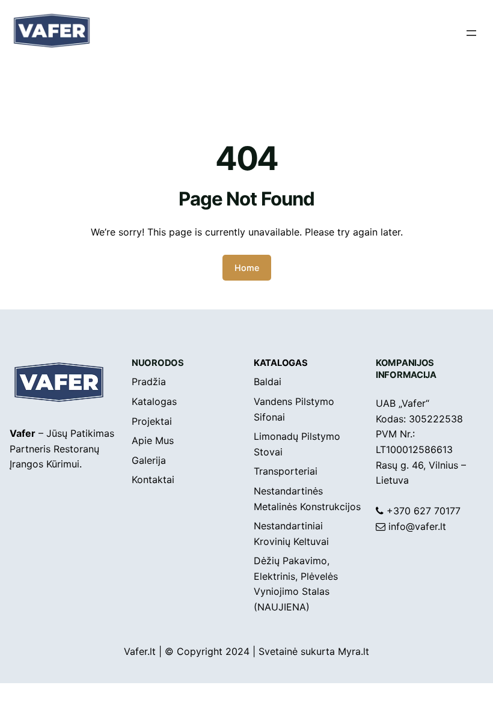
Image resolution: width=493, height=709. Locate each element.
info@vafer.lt (417, 526)
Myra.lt (353, 651)
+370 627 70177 (424, 511)
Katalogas (280, 363)
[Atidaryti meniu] (471, 33)
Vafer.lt (140, 651)
